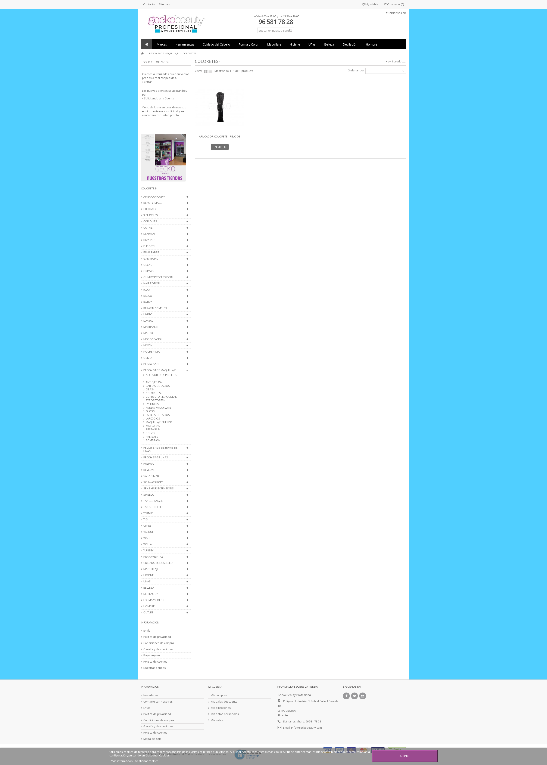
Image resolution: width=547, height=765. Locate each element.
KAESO (147, 296)
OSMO (147, 358)
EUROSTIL (149, 246)
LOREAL (148, 320)
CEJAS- (150, 389)
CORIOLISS (150, 221)
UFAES (147, 525)
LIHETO (147, 314)
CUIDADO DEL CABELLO (158, 563)
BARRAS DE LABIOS (158, 386)
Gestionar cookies (147, 761)
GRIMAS (148, 271)
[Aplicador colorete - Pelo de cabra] (219, 107)
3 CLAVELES (150, 215)
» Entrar (147, 82)
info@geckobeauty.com (306, 728)
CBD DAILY (149, 209)
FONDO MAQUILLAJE (158, 407)
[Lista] (210, 71)
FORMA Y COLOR (153, 600)
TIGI (145, 519)
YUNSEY (148, 550)
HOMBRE (149, 606)
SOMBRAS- (153, 440)
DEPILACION (151, 594)
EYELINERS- (153, 404)
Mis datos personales (225, 714)
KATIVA (147, 302)
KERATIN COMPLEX (155, 308)
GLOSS (150, 411)
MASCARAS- (153, 426)
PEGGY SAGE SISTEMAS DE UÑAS (160, 449)
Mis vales (217, 720)
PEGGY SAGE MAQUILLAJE (159, 370)
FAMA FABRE (151, 252)
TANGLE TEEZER (153, 507)
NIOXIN (147, 345)
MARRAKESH (151, 327)
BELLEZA (148, 587)
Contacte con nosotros (158, 701)
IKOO (146, 289)
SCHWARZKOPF (153, 482)
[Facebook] (346, 696)
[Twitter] (354, 696)
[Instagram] (362, 696)
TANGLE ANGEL (153, 501)
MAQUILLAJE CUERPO (159, 422)
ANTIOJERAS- (154, 382)
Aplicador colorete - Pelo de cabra (219, 138)
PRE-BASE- (152, 437)
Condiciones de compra (158, 643)
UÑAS (147, 581)
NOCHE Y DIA (151, 351)
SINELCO (148, 494)
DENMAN (149, 234)
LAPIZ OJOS (153, 418)
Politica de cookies (155, 661)
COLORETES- (154, 393)
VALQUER (149, 532)
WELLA (147, 544)
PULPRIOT (149, 463)
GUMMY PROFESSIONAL (158, 277)
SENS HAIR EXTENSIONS (158, 488)
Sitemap (164, 4)
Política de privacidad (157, 637)
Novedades (151, 695)
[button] (161, 44)
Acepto (404, 756)
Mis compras (219, 695)
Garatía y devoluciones (158, 649)
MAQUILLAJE (151, 569)
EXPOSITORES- (155, 400)
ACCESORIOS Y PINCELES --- (161, 376)
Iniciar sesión (397, 13)
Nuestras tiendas (154, 668)
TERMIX (148, 513)
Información (150, 622)
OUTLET (148, 612)
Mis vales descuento (224, 701)
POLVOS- (151, 433)
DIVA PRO (149, 240)
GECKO (148, 265)
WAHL (147, 538)
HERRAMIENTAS (153, 556)
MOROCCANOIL (153, 339)
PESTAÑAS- (153, 429)
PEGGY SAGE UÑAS (155, 457)
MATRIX (148, 333)
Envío (146, 630)
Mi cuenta (215, 686)
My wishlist (372, 4)
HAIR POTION (151, 283)
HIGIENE (148, 575)
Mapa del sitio (152, 739)
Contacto (149, 4)
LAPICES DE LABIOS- (158, 415)
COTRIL (147, 227)
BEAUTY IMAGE (152, 203)
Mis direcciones (221, 708)
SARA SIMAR (151, 476)
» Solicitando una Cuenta (158, 98)
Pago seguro (151, 655)
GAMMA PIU (151, 258)
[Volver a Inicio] (142, 53)
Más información (122, 761)
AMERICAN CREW (154, 196)
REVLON (148, 470)
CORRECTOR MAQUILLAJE (161, 397)
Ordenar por (356, 70)
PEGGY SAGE (151, 364)
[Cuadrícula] (205, 71)
